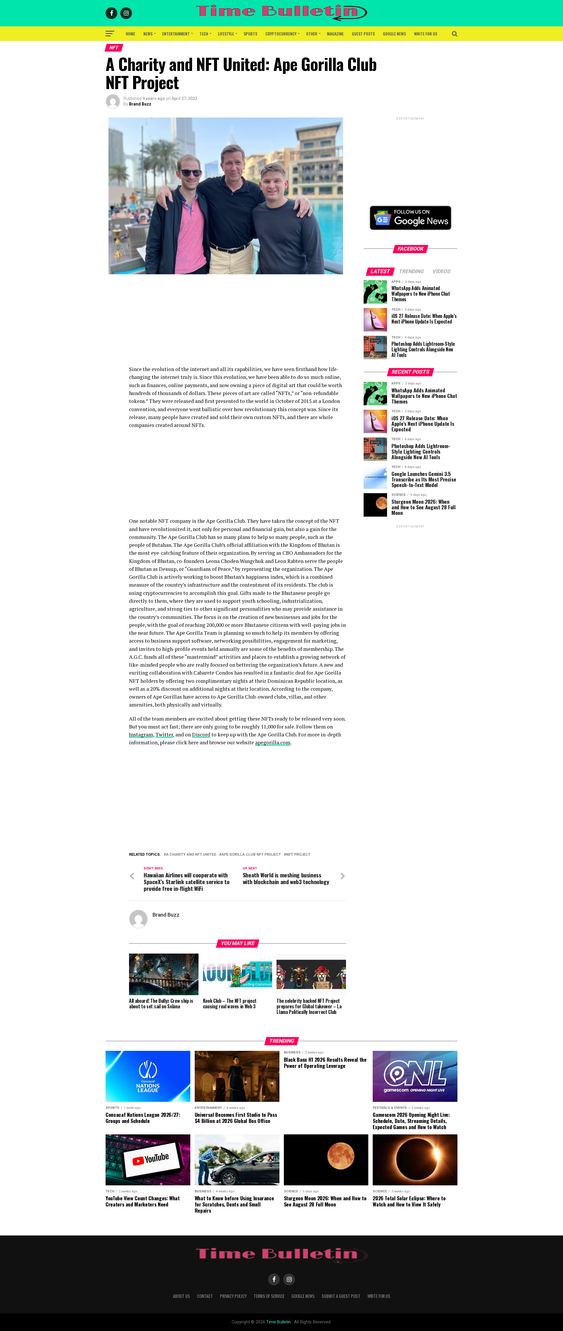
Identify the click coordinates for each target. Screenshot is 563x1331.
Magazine (335, 33)
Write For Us (425, 33)
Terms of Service (269, 1296)
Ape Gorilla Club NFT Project (251, 855)
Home (130, 33)
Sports (250, 33)
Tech (203, 33)
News (147, 33)
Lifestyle (226, 33)
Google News (394, 33)
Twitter (164, 734)
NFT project (298, 855)
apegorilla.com (272, 742)
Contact (205, 1296)
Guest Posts (363, 33)
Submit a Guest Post (341, 1296)
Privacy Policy (233, 1296)
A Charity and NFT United (191, 855)
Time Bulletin (278, 1322)
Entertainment (176, 33)
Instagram (141, 734)
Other (311, 33)
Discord (201, 734)
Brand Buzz (140, 104)
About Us (181, 1296)
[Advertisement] (237, 324)
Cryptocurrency (280, 33)
